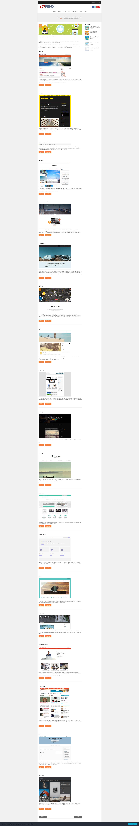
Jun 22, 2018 (91, 28)
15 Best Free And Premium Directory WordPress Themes (95, 27)
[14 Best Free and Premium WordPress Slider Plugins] (87, 44)
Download (48, 84)
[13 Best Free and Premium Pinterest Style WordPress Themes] (87, 49)
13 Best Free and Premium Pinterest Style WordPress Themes (94, 48)
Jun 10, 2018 (91, 44)
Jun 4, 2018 (91, 50)
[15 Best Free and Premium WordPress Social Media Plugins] (87, 38)
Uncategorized (42, 37)
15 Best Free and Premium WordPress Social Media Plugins (94, 37)
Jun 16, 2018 (91, 39)
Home (61, 18)
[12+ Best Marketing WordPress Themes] (87, 33)
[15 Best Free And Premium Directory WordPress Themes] (87, 28)
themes (47, 37)
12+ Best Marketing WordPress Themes (93, 32)
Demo (41, 84)
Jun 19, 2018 (91, 33)
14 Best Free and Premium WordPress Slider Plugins (94, 42)
